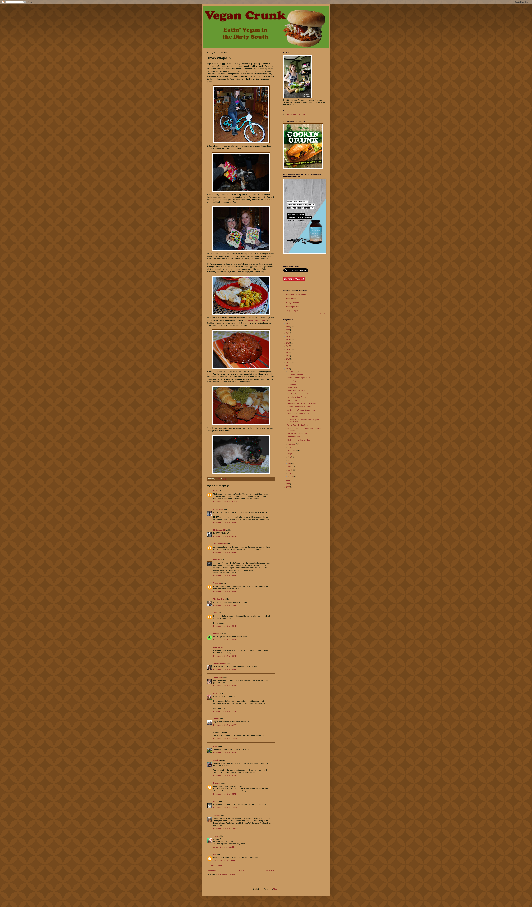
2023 (288, 327)
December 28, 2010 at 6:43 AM (225, 552)
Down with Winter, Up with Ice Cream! (301, 404)
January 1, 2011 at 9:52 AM (223, 847)
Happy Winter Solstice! (296, 391)
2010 (288, 369)
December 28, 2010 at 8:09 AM (225, 626)
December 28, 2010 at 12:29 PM (225, 739)
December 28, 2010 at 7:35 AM (225, 592)
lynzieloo (216, 783)
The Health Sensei (220, 544)
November (292, 444)
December (292, 372)
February (291, 473)
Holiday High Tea (293, 400)
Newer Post (212, 870)
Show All (322, 314)
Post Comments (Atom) (226, 874)
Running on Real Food (294, 307)
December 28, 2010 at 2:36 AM (225, 523)
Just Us (216, 719)
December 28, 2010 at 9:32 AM (225, 670)
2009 (288, 480)
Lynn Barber (218, 647)
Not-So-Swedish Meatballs (297, 434)
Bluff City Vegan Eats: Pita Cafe (299, 394)
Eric (215, 854)
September (292, 451)
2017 (288, 346)
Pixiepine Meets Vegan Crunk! (298, 378)
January (291, 476)
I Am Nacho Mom (293, 437)
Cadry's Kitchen (292, 303)
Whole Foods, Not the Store (297, 425)
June (290, 460)
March (290, 470)
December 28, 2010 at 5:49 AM (225, 536)
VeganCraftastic (219, 663)
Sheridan (216, 815)
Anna (215, 746)
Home (241, 870)
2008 (288, 484)
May (289, 463)
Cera (215, 491)
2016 (288, 349)
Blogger (276, 889)
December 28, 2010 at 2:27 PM (225, 753)
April (290, 467)
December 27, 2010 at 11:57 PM (225, 502)
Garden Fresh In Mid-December (299, 407)
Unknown (217, 583)
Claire (215, 836)
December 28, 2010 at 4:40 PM (225, 776)
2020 (288, 336)
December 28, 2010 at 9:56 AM (225, 711)
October (291, 447)
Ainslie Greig (218, 509)
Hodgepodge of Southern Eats (298, 440)
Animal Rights (292, 416)
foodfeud (216, 560)
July (289, 457)
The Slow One (218, 599)
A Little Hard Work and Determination (301, 410)
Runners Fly (291, 299)
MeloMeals (217, 634)
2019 (288, 340)
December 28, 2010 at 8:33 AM (225, 656)
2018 (288, 343)
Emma (215, 801)
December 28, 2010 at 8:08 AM (225, 605)
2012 (288, 362)
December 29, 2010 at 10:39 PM (225, 808)
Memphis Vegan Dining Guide (296, 115)
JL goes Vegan (292, 311)
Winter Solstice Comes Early (298, 413)
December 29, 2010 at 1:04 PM (225, 794)
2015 (288, 353)
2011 (288, 366)
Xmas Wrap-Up (293, 381)
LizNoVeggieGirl (219, 530)
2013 (288, 359)
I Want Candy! (292, 387)
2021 (288, 333)
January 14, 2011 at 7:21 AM (224, 861)
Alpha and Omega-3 (295, 374)
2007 (288, 487)
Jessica (216, 760)
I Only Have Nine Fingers (296, 397)
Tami (215, 613)
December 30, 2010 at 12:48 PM (225, 829)
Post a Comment (217, 866)
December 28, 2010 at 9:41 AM (225, 686)
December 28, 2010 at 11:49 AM (225, 725)
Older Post (270, 870)
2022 (288, 330)
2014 (288, 356)
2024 (288, 323)
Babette (216, 693)
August (290, 454)
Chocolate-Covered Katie (296, 295)
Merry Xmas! (292, 384)
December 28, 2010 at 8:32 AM (225, 640)
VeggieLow (217, 677)
